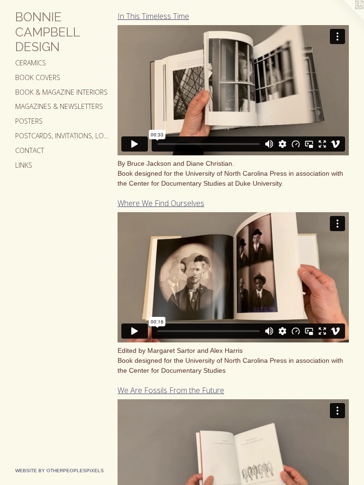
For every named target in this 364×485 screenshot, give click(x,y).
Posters (29, 121)
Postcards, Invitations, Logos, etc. (62, 135)
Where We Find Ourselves (161, 203)
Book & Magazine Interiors (61, 92)
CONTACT (29, 150)
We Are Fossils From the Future (171, 390)
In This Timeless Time (153, 16)
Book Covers (37, 77)
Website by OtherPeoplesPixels (59, 470)
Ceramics (30, 62)
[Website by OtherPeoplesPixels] (345, 19)
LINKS (23, 165)
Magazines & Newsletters (59, 106)
